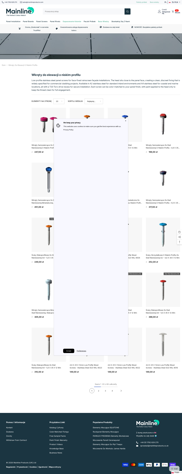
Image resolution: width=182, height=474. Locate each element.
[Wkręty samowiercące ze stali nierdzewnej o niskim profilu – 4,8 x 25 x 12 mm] (49, 125)
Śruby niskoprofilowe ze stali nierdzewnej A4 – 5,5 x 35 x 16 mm (46, 256)
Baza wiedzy (154, 2)
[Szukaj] (86, 11)
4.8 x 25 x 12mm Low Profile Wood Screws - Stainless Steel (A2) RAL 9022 (124, 366)
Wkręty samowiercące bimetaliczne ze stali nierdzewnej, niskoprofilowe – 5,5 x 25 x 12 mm (48, 311)
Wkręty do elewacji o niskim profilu (22, 65)
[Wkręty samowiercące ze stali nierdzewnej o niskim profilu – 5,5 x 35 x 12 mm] (163, 180)
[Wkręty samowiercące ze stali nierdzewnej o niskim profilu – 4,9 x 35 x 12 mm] (163, 125)
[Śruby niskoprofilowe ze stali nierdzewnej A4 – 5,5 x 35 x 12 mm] (49, 345)
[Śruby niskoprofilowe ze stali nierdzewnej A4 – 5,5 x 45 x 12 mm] (163, 290)
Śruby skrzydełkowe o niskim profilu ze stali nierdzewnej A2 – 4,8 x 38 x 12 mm (163, 256)
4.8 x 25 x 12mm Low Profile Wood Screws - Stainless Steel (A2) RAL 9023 (86, 366)
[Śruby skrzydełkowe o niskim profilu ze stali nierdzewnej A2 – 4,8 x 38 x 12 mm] (163, 235)
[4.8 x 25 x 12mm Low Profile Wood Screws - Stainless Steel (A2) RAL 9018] (163, 345)
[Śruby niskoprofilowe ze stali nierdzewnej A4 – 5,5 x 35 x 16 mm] (49, 235)
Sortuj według (75, 101)
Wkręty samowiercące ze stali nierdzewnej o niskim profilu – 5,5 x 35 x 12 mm (163, 201)
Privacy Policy (68, 129)
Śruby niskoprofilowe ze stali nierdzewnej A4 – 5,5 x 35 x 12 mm (46, 366)
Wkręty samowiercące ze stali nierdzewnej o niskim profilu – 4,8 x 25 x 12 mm (49, 146)
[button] (58, 101)
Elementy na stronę (42, 101)
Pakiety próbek (141, 2)
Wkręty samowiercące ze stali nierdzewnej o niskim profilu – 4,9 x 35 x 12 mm (163, 146)
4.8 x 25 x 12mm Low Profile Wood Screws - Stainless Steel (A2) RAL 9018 (162, 366)
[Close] (125, 121)
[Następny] (121, 390)
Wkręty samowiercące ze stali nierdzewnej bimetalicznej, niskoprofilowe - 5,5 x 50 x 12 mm (49, 201)
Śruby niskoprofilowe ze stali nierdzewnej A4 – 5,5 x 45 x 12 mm (160, 311)
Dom (4, 65)
